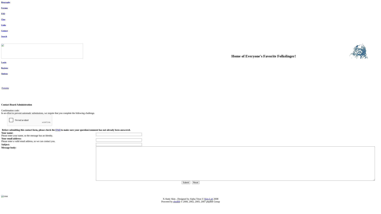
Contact (4, 31)
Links (3, 25)
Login (3, 62)
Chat (3, 19)
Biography (5, 2)
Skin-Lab (208, 199)
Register (4, 68)
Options (4, 74)
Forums (4, 8)
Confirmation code (10, 110)
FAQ (3, 13)
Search (4, 36)
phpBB (176, 201)
